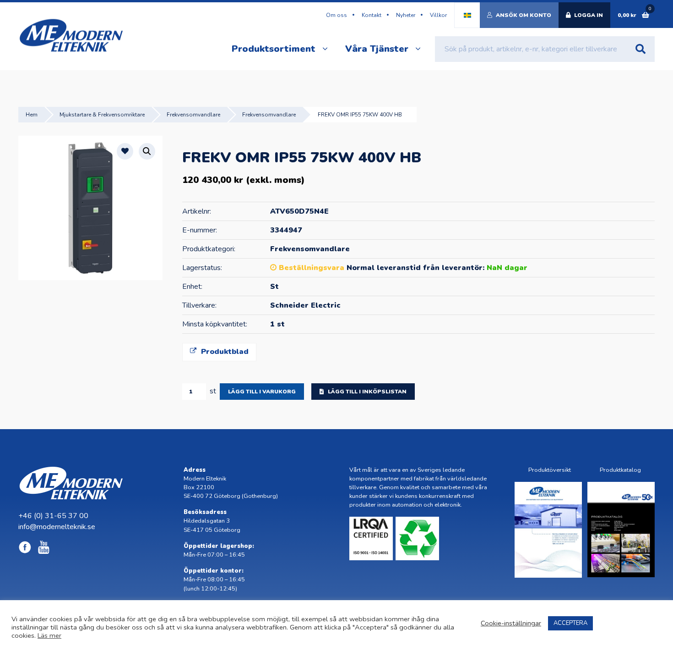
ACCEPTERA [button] (570, 623)
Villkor (438, 15)
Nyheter (405, 15)
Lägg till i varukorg (262, 391)
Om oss (336, 15)
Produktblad (224, 352)
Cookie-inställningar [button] (511, 623)
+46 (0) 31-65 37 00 (53, 516)
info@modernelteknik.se (56, 527)
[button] (147, 151)
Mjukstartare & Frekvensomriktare (102, 114)
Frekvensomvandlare (193, 114)
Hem (32, 114)
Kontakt (371, 15)
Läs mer (49, 635)
